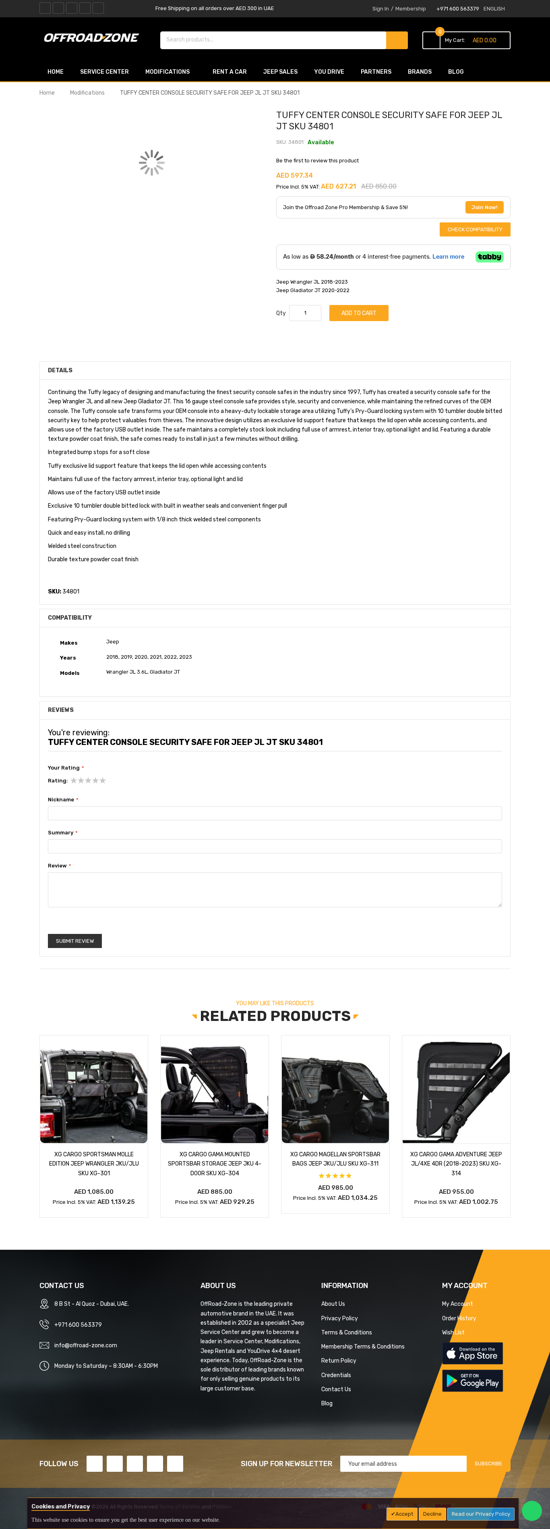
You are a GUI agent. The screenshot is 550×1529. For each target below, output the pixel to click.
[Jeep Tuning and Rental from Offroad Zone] (93, 39)
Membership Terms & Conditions (363, 1346)
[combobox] (273, 39)
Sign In (380, 9)
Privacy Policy (339, 1318)
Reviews (61, 710)
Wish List (453, 1332)
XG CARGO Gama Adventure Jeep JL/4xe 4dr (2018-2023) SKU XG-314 (456, 1163)
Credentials (336, 1375)
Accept (404, 1514)
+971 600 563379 (457, 9)
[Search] (397, 40)
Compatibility (70, 617)
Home (47, 92)
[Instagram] (98, 8)
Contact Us (336, 1389)
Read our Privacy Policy (481, 1514)
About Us (333, 1304)
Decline (432, 1514)
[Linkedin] (71, 8)
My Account (457, 1304)
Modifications (87, 92)
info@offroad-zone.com (85, 1345)
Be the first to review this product (317, 161)
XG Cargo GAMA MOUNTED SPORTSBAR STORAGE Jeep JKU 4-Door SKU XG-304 (214, 1163)
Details (60, 370)
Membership (410, 9)
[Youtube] (85, 8)
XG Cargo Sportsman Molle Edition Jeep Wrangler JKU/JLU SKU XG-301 (94, 1163)
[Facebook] (45, 8)
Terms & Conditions (346, 1332)
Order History (459, 1318)
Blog (327, 1403)
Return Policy (338, 1360)
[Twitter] (58, 8)
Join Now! (484, 207)
